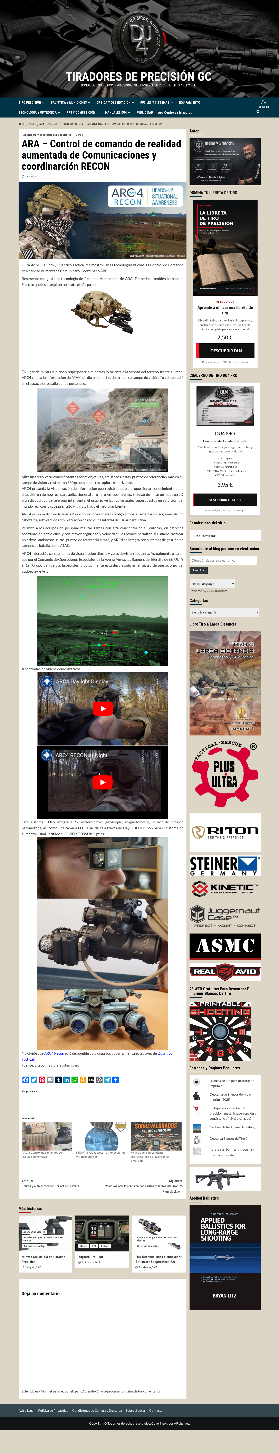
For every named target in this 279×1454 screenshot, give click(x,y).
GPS (94, 1246)
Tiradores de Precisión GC (139, 76)
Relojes (105, 1246)
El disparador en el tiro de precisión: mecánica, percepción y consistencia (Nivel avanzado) (233, 1113)
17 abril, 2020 (32, 176)
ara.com (41, 1065)
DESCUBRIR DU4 (226, 350)
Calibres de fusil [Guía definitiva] (232, 1127)
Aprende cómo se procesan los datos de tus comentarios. (121, 1391)
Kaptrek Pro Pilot (90, 1257)
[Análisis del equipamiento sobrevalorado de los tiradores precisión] (156, 1136)
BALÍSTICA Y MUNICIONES (69, 102)
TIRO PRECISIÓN (30, 102)
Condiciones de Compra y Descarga (97, 1410)
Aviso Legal (26, 1410)
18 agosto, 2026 (33, 1267)
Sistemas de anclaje (34, 1246)
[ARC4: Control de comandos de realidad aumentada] (47, 1136)
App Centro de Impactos (175, 112)
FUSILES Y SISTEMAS (154, 102)
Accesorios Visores (34, 1232)
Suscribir (198, 570)
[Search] (258, 111)
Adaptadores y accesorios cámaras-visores (47, 134)
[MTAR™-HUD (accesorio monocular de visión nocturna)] (101, 1136)
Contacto (156, 1410)
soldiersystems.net (64, 1065)
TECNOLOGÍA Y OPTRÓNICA (38, 112)
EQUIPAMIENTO (189, 102)
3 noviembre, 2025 (148, 1267)
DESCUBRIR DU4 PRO (225, 500)
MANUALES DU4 (116, 112)
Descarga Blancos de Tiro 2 (228, 1138)
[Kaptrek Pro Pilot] (102, 1233)
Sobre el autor (135, 1410)
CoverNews (159, 1423)
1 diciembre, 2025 (91, 1262)
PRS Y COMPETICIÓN (81, 112)
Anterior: (51, 1183)
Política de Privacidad (53, 1410)
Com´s (79, 134)
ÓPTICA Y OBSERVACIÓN (114, 102)
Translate (221, 591)
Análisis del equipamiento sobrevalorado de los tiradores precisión (150, 1156)
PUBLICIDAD (144, 112)
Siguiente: (144, 1186)
